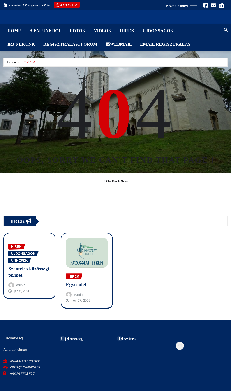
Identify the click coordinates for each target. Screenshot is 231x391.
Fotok (78, 30)
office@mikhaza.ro (25, 367)
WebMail (121, 44)
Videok (103, 30)
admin (20, 284)
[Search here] (226, 29)
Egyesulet (76, 284)
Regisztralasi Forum (70, 44)
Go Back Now (117, 181)
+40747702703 (22, 373)
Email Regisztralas (165, 44)
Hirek (127, 30)
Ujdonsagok (158, 30)
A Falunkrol (46, 30)
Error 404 (28, 62)
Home (14, 30)
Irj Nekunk (21, 44)
